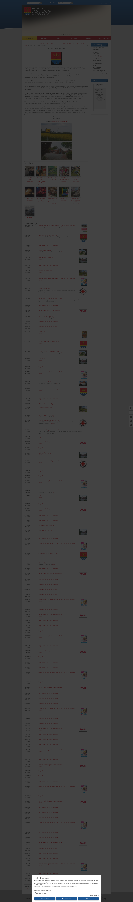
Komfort (45, 893)
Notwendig (38, 893)
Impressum (37, 890)
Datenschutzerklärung (46, 890)
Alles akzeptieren (45, 898)
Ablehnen (88, 898)
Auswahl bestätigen (66, 898)
